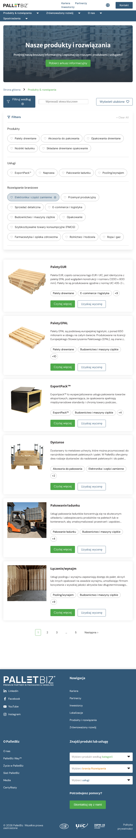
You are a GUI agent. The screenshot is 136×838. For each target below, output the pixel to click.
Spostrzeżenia (12, 18)
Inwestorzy (68, 7)
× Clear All (122, 117)
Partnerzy (81, 3)
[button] (19, 102)
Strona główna (12, 89)
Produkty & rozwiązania (17, 13)
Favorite (115, 266)
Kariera (65, 3)
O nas (91, 13)
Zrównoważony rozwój (59, 13)
